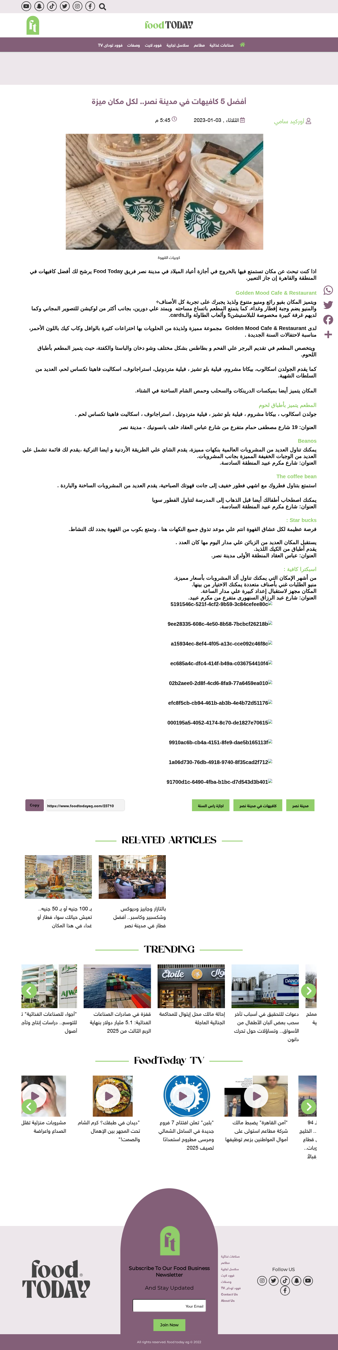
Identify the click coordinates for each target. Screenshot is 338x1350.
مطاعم (199, 44)
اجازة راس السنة (211, 805)
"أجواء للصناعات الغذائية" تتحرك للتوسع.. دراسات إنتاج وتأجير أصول (58, 1021)
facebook (90, 6)
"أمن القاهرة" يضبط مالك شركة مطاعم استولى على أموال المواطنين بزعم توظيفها (280, 1130)
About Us (227, 1300)
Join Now (169, 1324)
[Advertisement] (169, 68)
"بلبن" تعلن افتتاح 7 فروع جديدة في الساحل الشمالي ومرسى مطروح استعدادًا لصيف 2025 (209, 1134)
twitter (65, 6)
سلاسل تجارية (178, 44)
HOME (241, 44)
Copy (34, 805)
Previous (309, 991)
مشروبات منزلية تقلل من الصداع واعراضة (63, 1125)
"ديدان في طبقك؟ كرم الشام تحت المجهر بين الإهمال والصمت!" (132, 1130)
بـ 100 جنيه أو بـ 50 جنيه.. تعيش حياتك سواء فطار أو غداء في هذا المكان (64, 916)
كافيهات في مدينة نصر (258, 805)
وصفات (133, 44)
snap (39, 6)
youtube (26, 6)
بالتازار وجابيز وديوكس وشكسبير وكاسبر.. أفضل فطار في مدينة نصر (139, 916)
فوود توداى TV (110, 44)
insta (77, 6)
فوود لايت (153, 44)
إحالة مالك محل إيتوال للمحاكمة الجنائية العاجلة (207, 1017)
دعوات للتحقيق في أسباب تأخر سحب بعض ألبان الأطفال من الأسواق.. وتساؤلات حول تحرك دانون (281, 1025)
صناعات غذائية (221, 44)
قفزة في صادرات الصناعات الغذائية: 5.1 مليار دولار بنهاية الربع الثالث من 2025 (135, 1021)
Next (29, 991)
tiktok (52, 6)
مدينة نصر (300, 805)
